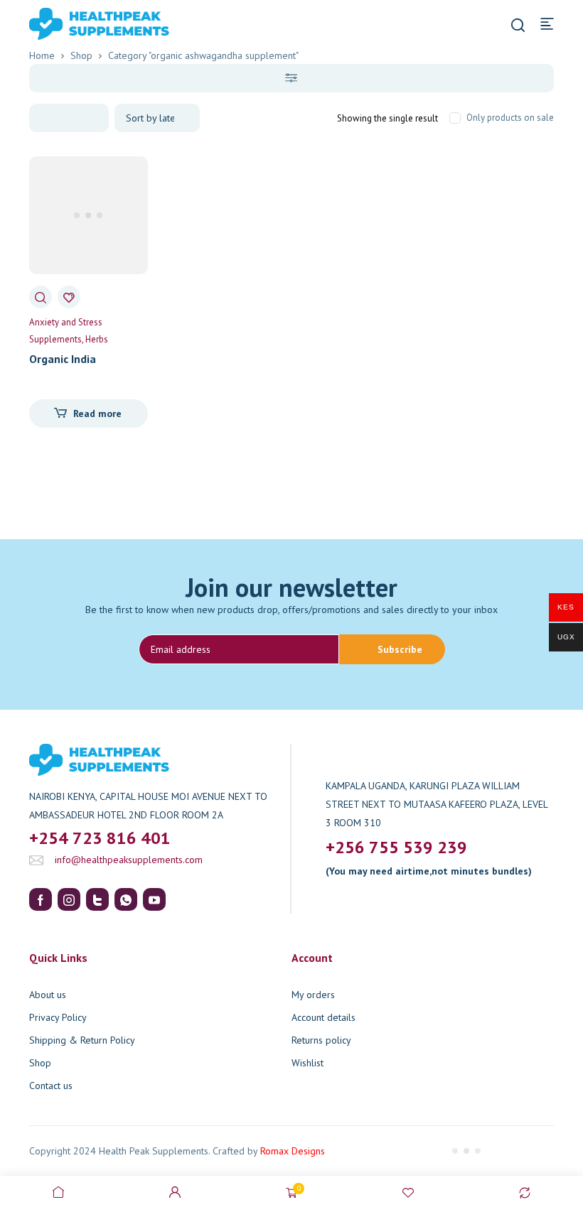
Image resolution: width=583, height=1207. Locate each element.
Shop (81, 55)
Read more (97, 413)
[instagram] (69, 899)
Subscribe (400, 649)
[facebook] (40, 899)
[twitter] (97, 899)
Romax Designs (292, 1150)
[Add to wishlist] (69, 297)
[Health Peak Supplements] (78, 22)
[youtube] (154, 899)
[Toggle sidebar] (291, 78)
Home (42, 55)
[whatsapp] (125, 899)
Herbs (96, 339)
